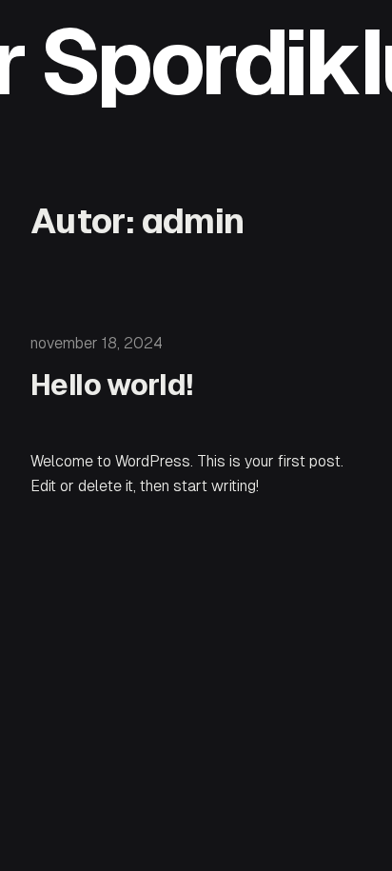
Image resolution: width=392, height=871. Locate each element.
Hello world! (111, 384)
